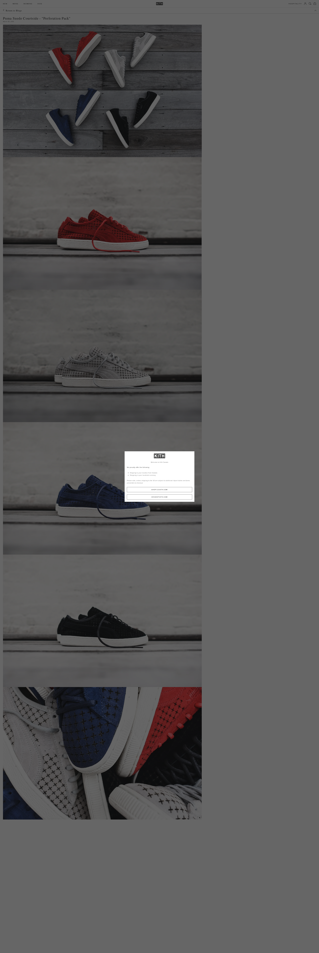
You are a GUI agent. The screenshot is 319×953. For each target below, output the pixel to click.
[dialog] (159, 476)
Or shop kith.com (159, 497)
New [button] (5, 4)
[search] (310, 3)
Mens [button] (15, 4)
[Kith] (159, 3)
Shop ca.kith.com (159, 490)
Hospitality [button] (295, 4)
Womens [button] (28, 4)
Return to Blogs (14, 10)
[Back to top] (315, 10)
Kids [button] (40, 4)
